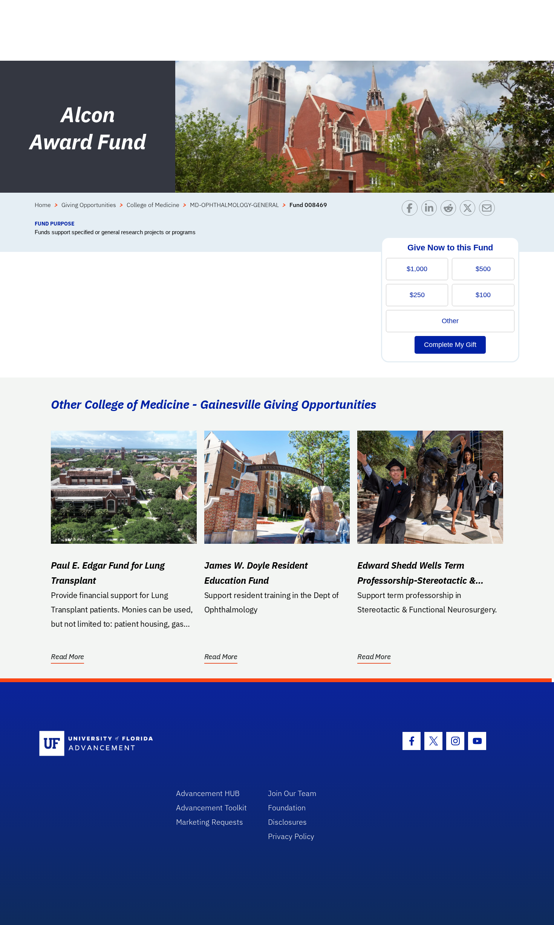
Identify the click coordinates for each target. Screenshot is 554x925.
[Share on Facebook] (411, 209)
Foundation (287, 807)
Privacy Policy (291, 836)
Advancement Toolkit (211, 807)
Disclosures (287, 822)
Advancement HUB (208, 793)
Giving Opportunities (88, 205)
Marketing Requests (209, 822)
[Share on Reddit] (450, 209)
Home (43, 205)
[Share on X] (469, 209)
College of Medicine (153, 205)
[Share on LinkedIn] (431, 209)
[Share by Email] (488, 209)
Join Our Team (292, 793)
